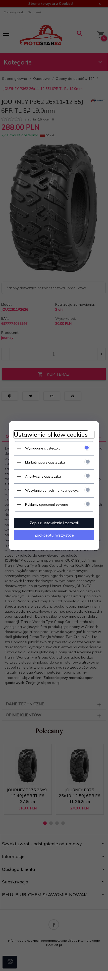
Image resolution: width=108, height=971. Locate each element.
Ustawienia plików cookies (51, 434)
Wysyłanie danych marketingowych (53, 490)
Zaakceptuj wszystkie (54, 535)
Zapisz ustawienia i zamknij (54, 522)
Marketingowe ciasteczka (45, 462)
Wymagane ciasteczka (43, 448)
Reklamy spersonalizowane (46, 504)
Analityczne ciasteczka (43, 476)
